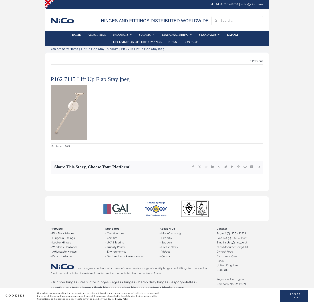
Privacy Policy (121, 299)
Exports (166, 238)
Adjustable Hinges (64, 251)
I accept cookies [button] (294, 296)
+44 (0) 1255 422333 (234, 233)
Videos (165, 251)
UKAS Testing (115, 242)
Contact (166, 256)
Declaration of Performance (125, 256)
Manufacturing (171, 233)
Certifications (115, 233)
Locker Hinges (61, 242)
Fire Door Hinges (63, 233)
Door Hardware (62, 256)
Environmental (116, 251)
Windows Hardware (64, 247)
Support (166, 242)
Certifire (112, 238)
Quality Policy (116, 247)
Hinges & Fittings (63, 238)
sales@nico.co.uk (252, 4)
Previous (257, 61)
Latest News (169, 247)
